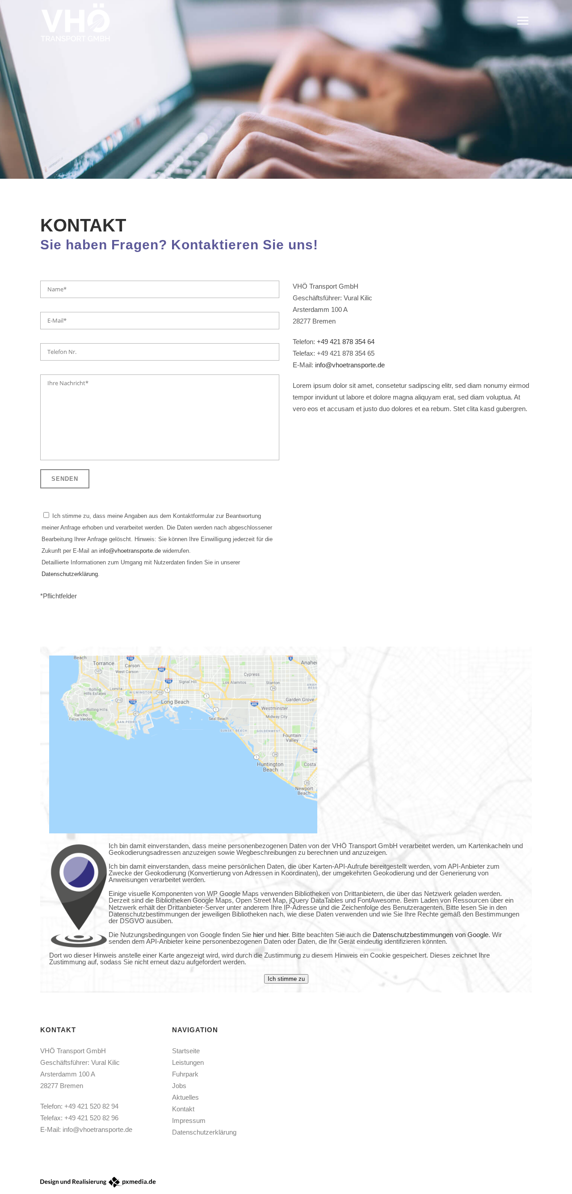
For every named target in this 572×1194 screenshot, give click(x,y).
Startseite (186, 1051)
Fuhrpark (185, 1074)
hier (258, 934)
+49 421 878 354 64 (345, 341)
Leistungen (188, 1062)
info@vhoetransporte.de (130, 550)
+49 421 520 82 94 (91, 1106)
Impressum (189, 1120)
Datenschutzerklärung (70, 574)
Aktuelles (185, 1097)
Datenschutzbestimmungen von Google (430, 934)
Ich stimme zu (286, 978)
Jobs (179, 1085)
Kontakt (183, 1109)
